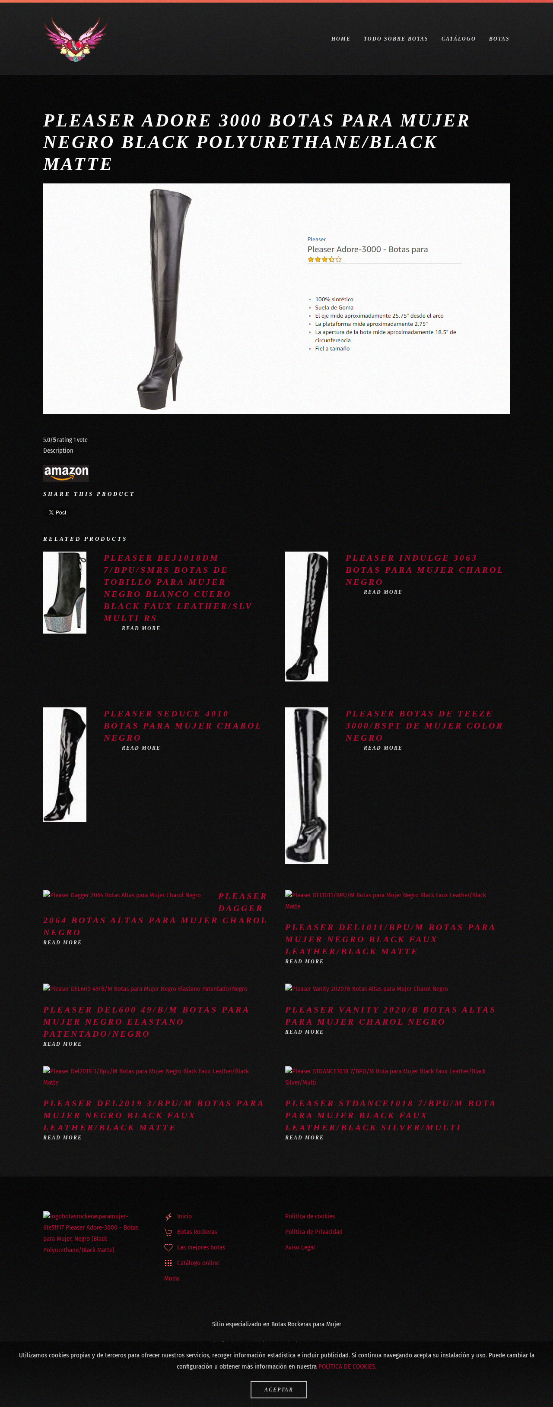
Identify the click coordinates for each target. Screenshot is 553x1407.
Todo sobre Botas (396, 39)
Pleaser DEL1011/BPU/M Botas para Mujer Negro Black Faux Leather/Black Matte (390, 939)
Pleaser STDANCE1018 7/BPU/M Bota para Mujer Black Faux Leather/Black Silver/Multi (390, 1115)
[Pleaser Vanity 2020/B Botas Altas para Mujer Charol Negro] (366, 989)
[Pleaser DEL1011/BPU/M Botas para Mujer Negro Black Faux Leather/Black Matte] (389, 901)
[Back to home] (75, 39)
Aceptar (278, 1390)
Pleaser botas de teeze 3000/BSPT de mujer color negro (425, 725)
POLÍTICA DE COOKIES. (347, 1366)
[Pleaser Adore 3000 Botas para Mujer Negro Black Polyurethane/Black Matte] (66, 473)
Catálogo (459, 39)
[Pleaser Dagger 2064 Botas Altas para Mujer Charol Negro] (122, 895)
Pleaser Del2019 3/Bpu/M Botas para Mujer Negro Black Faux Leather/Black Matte (153, 1115)
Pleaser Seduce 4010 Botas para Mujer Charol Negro (183, 725)
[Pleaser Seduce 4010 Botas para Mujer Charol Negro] (64, 764)
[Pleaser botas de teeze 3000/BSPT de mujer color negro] (306, 785)
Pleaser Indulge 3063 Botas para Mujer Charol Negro (425, 570)
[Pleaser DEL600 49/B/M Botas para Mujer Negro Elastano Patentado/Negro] (145, 989)
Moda (171, 1278)
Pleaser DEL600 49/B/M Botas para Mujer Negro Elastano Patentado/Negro (146, 1021)
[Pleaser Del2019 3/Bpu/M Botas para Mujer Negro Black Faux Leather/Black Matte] (147, 1077)
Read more (141, 628)
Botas (499, 39)
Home (341, 39)
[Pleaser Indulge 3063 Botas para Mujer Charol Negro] (306, 616)
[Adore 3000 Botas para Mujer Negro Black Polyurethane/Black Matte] (276, 298)
